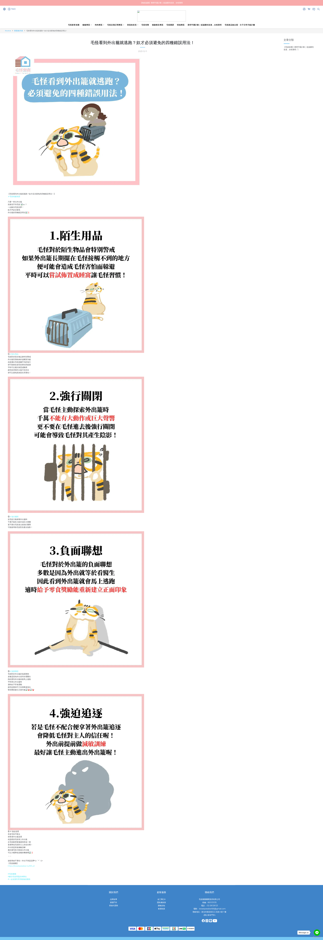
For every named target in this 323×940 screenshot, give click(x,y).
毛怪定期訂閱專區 (114, 25)
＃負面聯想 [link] (14, 671)
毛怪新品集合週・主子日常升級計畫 (240, 25)
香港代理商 (113, 905)
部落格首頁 (132, 25)
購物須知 (161, 905)
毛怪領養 (145, 25)
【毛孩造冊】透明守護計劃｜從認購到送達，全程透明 (299, 48)
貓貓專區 (86, 25)
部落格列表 (18, 31)
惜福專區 (181, 25)
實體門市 (113, 902)
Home (8, 31)
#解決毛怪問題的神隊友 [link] (17, 876)
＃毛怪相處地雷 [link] (14, 196)
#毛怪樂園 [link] (12, 874)
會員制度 (161, 909)
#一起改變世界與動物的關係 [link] (19, 879)
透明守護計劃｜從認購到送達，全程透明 (205, 25)
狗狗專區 (98, 25)
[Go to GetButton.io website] (317, 937)
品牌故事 (113, 899)
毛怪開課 (170, 25)
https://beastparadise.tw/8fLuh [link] (21, 866)
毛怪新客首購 (73, 25)
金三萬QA (161, 899)
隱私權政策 (161, 902)
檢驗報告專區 (157, 25)
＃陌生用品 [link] (14, 354)
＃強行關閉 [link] (14, 517)
